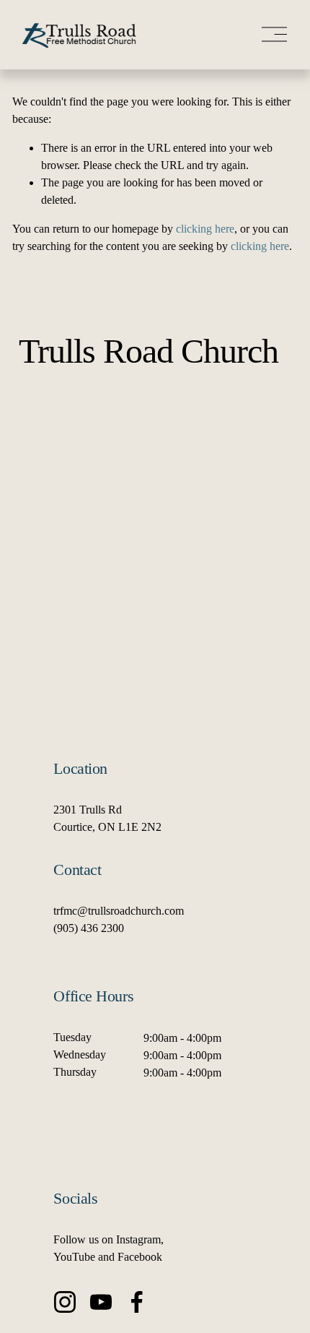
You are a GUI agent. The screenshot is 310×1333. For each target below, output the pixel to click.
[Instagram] (64, 1301)
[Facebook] (137, 1301)
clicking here (205, 229)
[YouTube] (100, 1301)
